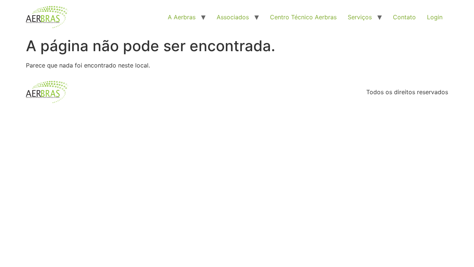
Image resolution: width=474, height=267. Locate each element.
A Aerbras (182, 17)
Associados (233, 17)
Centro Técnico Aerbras (303, 17)
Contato (404, 17)
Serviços (360, 17)
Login (435, 17)
